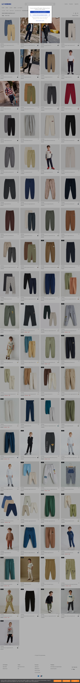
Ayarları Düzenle (57, 681)
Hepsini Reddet (66, 681)
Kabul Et (75, 681)
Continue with (40, 12)
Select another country (40, 20)
